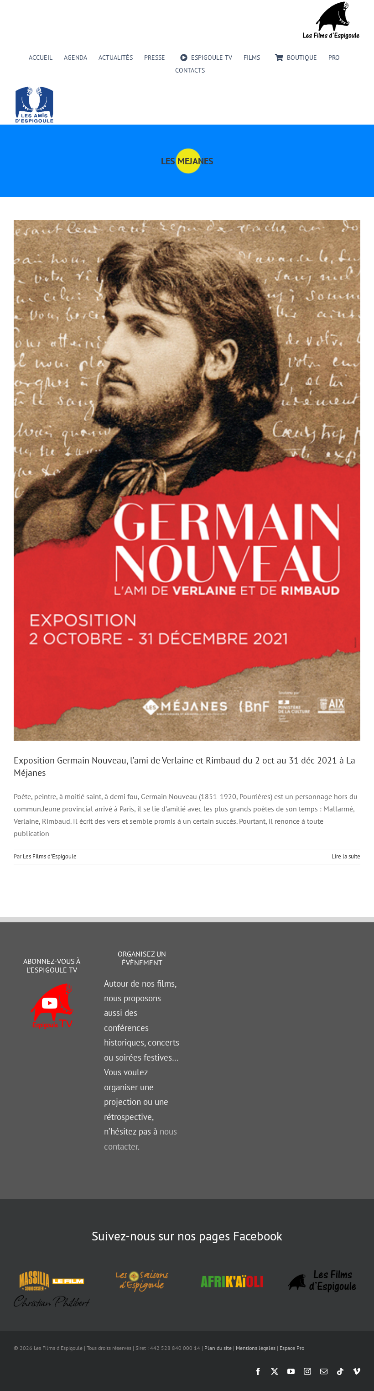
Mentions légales (255, 1347)
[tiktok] (340, 1371)
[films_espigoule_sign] (322, 1273)
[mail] (323, 1371)
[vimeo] (356, 1371)
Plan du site (218, 1347)
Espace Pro (292, 1347)
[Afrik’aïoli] (232, 1272)
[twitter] (274, 1371)
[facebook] (258, 1371)
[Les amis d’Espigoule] (34, 89)
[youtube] (291, 1371)
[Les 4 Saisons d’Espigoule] (142, 1272)
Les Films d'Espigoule (50, 856)
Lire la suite (346, 856)
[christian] (52, 1298)
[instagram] (307, 1371)
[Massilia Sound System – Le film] (52, 1272)
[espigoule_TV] (52, 987)
